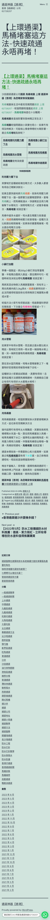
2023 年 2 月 (8, 810)
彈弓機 (5, 644)
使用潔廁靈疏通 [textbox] (13, 163)
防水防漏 (6, 759)
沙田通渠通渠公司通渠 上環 (18, 484)
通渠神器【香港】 (13, 4)
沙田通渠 (6, 664)
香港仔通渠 (7, 763)
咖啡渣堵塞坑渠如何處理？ (14, 569)
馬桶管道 (35, 503)
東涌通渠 (6, 656)
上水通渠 (6, 600)
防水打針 (6, 747)
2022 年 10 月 (8, 822)
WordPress (27, 910)
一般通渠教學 (8, 592)
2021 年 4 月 (8, 886)
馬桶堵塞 (10, 503)
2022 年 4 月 (8, 842)
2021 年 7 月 (8, 874)
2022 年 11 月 (8, 818)
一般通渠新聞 (8, 596)
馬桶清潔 (27, 503)
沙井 (4, 660)
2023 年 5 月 (8, 798)
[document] (25, 155)
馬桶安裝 (28, 497)
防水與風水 (7, 755)
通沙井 (26, 494)
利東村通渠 (7, 616)
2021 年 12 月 (8, 854)
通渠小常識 (7, 719)
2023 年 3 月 (8, 806)
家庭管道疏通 (8, 581)
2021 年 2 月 (8, 890)
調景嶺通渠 (7, 696)
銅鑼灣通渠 (7, 735)
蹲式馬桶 (6, 700)
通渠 (31, 494)
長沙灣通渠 (7, 739)
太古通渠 (6, 628)
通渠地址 (6, 715)
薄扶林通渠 (7, 684)
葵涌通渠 (6, 680)
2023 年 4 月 (8, 803)
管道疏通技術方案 (10, 577)
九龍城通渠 (7, 612)
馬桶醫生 (43, 503)
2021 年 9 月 (8, 866)
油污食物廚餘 (8, 668)
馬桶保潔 (39, 500)
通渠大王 (26, 491)
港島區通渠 (7, 672)
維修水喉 (18, 494)
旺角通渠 (6, 652)
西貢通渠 (6, 692)
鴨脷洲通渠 (7, 783)
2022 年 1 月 (8, 850)
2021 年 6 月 (8, 878)
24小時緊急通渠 (17, 500)
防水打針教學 (8, 751)
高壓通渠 (5, 506)
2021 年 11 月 (8, 858)
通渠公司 (38, 494)
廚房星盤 (6, 640)
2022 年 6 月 (8, 834)
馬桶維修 (37, 497)
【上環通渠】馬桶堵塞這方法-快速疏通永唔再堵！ (25, 82)
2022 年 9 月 (8, 826)
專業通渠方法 (8, 632)
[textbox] (14, 142)
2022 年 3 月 (8, 846)
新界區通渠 (7, 648)
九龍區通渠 (7, 608)
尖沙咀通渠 (7, 636)
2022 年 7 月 (8, 830)
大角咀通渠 (7, 620)
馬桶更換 (18, 503)
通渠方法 (6, 727)
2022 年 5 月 (8, 838)
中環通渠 (6, 604)
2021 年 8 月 (8, 870)
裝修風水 (6, 688)
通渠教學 (6, 723)
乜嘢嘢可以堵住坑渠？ (12, 573)
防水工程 (6, 743)
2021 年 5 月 (8, 882)
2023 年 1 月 (8, 814)
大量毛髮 (6, 624)
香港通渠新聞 (18, 497)
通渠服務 (8, 497)
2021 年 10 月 (8, 862)
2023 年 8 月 (8, 794)
